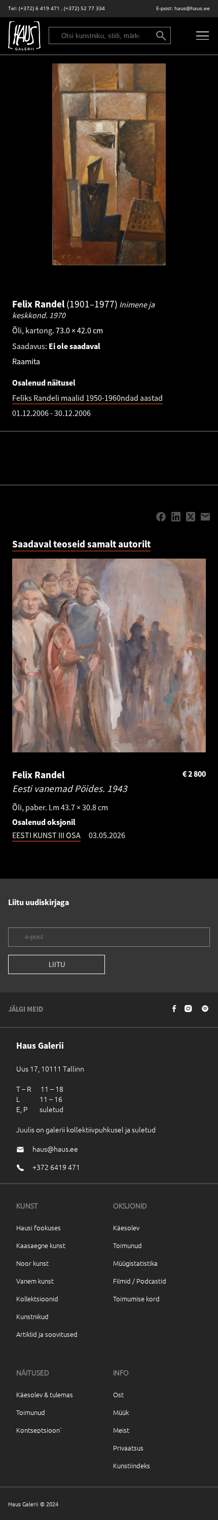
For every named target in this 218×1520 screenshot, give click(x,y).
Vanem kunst (35, 1281)
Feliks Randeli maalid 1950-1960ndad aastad (87, 398)
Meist (121, 1430)
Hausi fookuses (38, 1227)
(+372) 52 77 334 (84, 8)
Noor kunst (32, 1263)
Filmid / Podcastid (139, 1281)
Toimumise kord (136, 1298)
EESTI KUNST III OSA (46, 835)
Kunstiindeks (131, 1465)
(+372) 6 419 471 (39, 8)
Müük (121, 1412)
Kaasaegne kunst (40, 1245)
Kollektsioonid (37, 1298)
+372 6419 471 (56, 1167)
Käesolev (126, 1227)
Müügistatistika (135, 1263)
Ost (118, 1394)
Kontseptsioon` (39, 1430)
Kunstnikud (32, 1316)
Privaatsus (128, 1448)
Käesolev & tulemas (44, 1394)
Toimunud (127, 1245)
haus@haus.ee (192, 8)
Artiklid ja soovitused (47, 1334)
